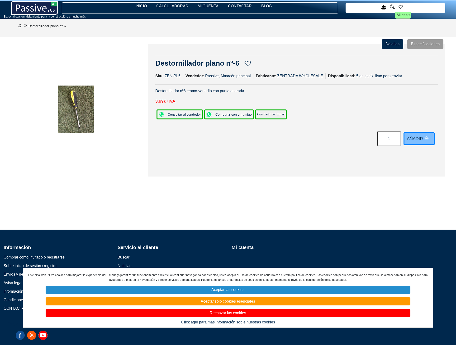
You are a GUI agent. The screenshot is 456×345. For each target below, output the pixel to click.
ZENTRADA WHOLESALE (300, 76)
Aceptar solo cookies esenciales (228, 301)
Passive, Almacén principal (228, 76)
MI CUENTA (208, 6)
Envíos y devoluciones (23, 274)
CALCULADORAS (172, 6)
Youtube (43, 335)
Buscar (123, 257)
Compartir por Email (271, 114)
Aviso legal (13, 283)
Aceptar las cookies (227, 290)
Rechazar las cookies (228, 313)
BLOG (266, 6)
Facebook (20, 335)
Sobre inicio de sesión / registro (30, 266)
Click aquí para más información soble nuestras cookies (228, 322)
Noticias (124, 266)
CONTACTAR (240, 6)
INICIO (141, 6)
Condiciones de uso (20, 300)
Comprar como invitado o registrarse (34, 257)
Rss (31, 335)
